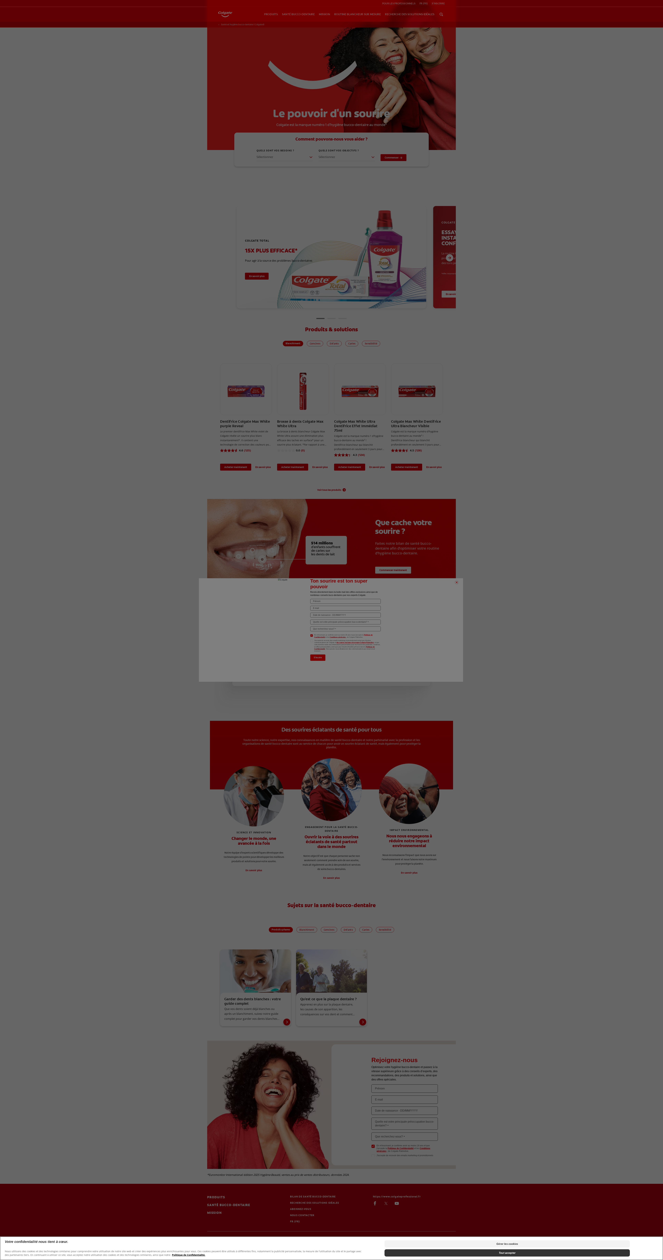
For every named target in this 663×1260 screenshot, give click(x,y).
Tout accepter (507, 1252)
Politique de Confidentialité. (188, 1255)
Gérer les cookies (507, 1243)
